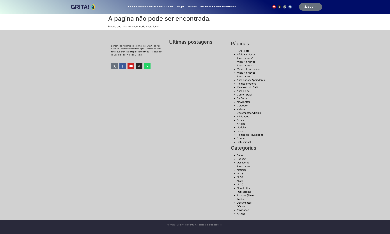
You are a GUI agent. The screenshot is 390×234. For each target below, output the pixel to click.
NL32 (240, 177)
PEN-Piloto (243, 50)
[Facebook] (290, 7)
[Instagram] (279, 7)
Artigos (180, 7)
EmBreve (242, 98)
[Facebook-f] (122, 66)
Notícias (192, 7)
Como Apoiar (244, 94)
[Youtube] (274, 7)
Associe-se (243, 90)
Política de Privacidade (250, 134)
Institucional (156, 7)
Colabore (141, 7)
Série (240, 155)
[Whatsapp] (147, 66)
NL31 (240, 180)
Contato (241, 138)
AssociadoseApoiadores (251, 79)
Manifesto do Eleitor (248, 87)
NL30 (240, 184)
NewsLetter (243, 101)
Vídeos (169, 7)
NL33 (240, 173)
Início (130, 7)
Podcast (241, 158)
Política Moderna (246, 83)
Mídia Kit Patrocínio (248, 69)
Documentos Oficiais (225, 7)
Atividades (205, 7)
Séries (240, 120)
